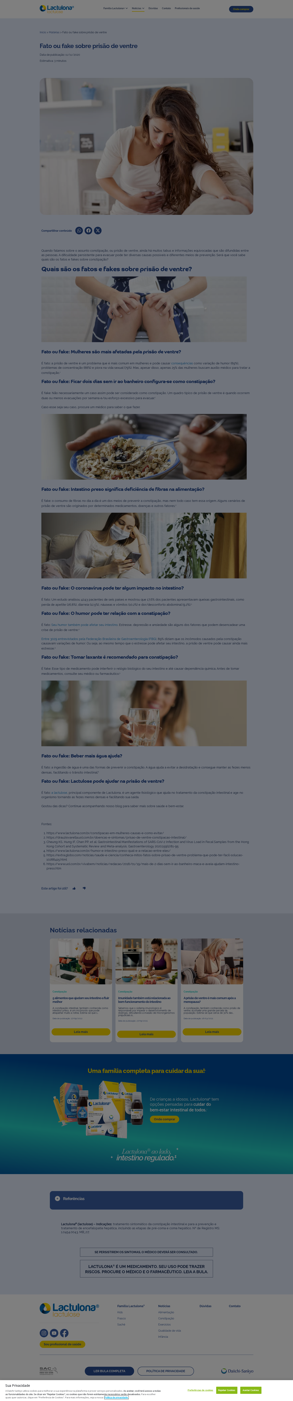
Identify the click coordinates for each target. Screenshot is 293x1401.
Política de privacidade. (116, 1397)
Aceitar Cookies (251, 1390)
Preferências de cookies (200, 1390)
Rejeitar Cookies (226, 1390)
